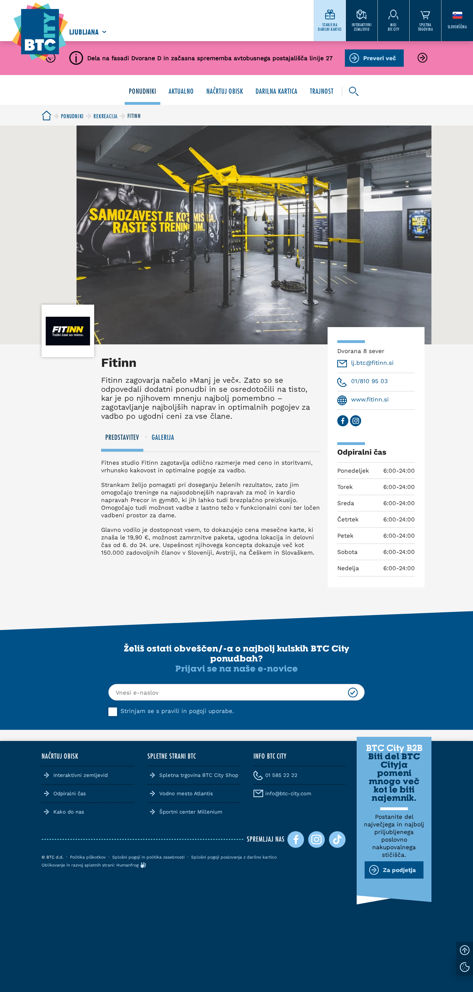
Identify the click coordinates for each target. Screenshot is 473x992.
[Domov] (40, 32)
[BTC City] (46, 116)
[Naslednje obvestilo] (422, 58)
